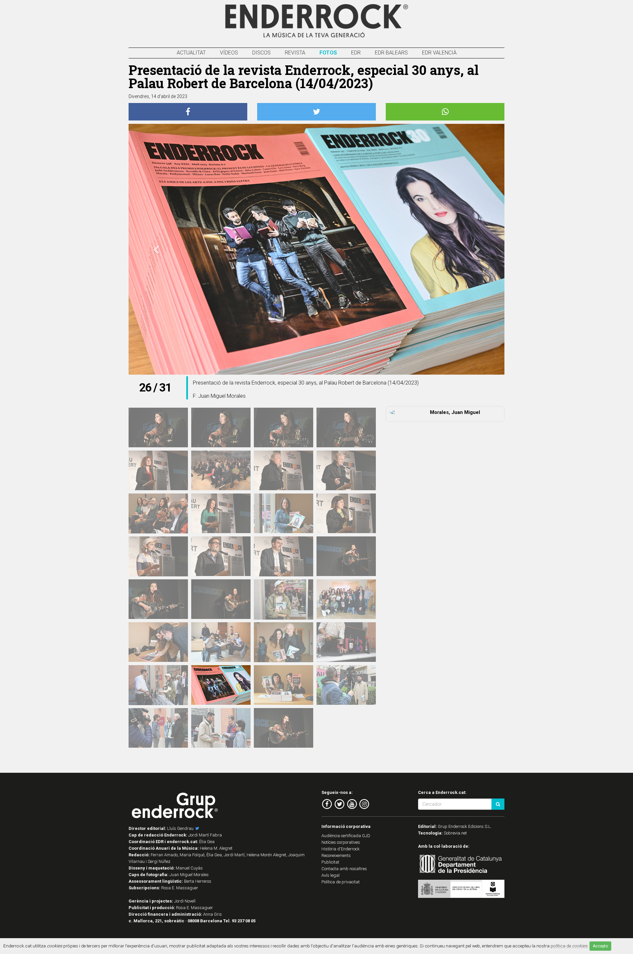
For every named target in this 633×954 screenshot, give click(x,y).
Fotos (328, 53)
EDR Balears (391, 53)
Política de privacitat (340, 881)
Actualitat (191, 53)
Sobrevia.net (455, 833)
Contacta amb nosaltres (344, 868)
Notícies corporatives (340, 842)
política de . (569, 945)
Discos (261, 53)
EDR (356, 53)
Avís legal (330, 875)
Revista (295, 53)
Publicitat (330, 862)
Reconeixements (336, 855)
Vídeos (229, 53)
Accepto (600, 946)
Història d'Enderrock (340, 848)
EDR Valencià (439, 53)
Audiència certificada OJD (345, 835)
